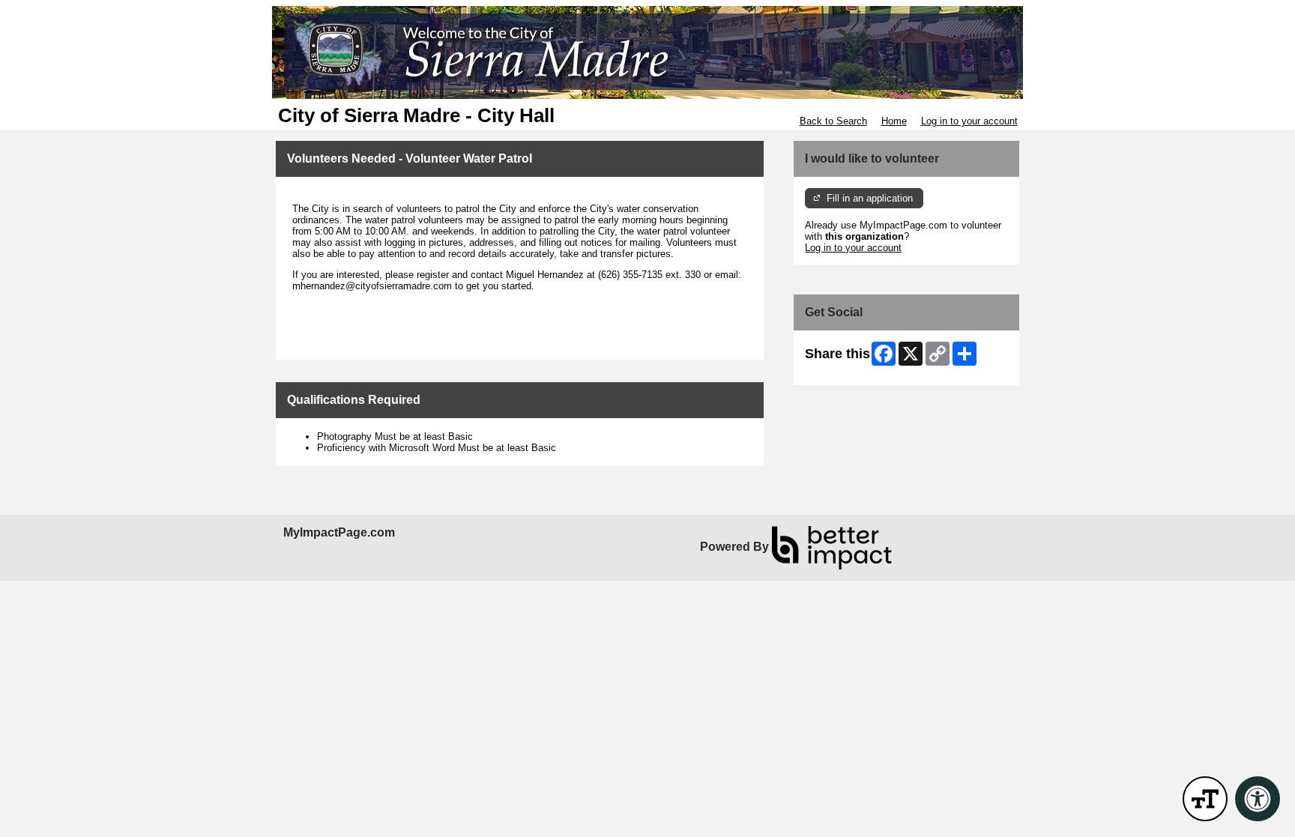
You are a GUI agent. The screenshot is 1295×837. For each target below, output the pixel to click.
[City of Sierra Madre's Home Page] (647, 52)
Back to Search (833, 121)
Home (894, 121)
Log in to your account (969, 121)
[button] (1205, 798)
